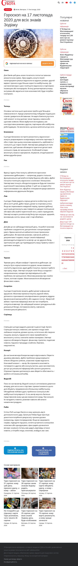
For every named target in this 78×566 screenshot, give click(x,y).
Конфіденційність (10, 562)
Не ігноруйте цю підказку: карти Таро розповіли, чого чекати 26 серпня (11, 516)
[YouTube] (66, 2)
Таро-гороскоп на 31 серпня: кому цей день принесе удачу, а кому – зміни (12, 486)
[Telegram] (74, 2)
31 (62, 263)
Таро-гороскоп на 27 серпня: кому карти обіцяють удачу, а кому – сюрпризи (47, 486)
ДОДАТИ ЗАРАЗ (47, 63)
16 (73, 254)
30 (73, 260)
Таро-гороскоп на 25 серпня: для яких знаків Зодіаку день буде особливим (29, 516)
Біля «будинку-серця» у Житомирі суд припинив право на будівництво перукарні (66, 61)
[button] (59, 2)
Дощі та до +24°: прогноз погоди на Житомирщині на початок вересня (67, 225)
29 (72, 260)
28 (70, 260)
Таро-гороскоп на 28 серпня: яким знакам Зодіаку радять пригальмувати (29, 486)
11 (64, 254)
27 (68, 260)
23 (73, 257)
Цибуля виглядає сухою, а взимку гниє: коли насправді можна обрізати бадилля (67, 85)
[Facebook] (70, 2)
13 (68, 254)
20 (68, 257)
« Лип (65, 268)
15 (72, 254)
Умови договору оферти (13, 559)
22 (72, 257)
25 (64, 260)
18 (64, 257)
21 (70, 257)
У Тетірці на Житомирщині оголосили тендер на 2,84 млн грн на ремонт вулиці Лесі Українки (66, 35)
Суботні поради (66, 75)
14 (70, 254)
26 (66, 260)
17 (62, 257)
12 (66, 254)
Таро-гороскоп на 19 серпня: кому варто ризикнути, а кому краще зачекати (47, 516)
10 (62, 254)
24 (62, 260)
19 (66, 257)
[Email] (62, 2)
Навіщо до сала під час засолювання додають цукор (67, 217)
